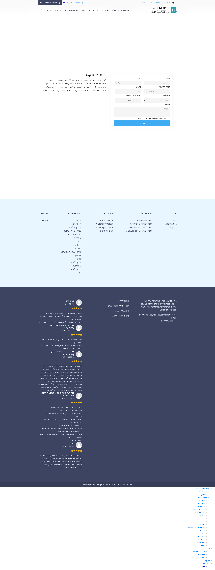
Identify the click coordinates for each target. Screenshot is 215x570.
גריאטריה (77, 237)
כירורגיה (78, 248)
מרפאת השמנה (106, 220)
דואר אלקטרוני (164, 87)
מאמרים (44, 220)
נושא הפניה (165, 95)
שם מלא (166, 78)
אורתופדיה (77, 223)
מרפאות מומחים (72, 10)
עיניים (79, 258)
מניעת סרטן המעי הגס (104, 227)
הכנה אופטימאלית (144, 220)
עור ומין (78, 255)
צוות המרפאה (171, 223)
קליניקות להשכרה (77, 2)
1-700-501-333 (159, 2)
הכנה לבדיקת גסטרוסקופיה (141, 227)
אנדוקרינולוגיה (75, 227)
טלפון (139, 78)
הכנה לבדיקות (147, 2)
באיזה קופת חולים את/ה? (132, 95)
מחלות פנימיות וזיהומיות (71, 251)
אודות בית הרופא (199, 551)
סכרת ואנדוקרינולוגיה (72, 230)
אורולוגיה (77, 220)
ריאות (79, 272)
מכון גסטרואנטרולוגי (120, 10)
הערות (167, 104)
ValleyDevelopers (92, 484)
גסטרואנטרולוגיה (74, 234)
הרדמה (78, 244)
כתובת (138, 87)
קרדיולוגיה (77, 265)
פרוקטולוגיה (76, 262)
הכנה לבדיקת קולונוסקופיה (141, 223)
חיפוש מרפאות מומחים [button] (48, 2)
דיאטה (78, 241)
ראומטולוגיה (76, 269)
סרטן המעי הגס (102, 10)
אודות (58, 10)
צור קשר (49, 10)
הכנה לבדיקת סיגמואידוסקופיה (139, 230)
